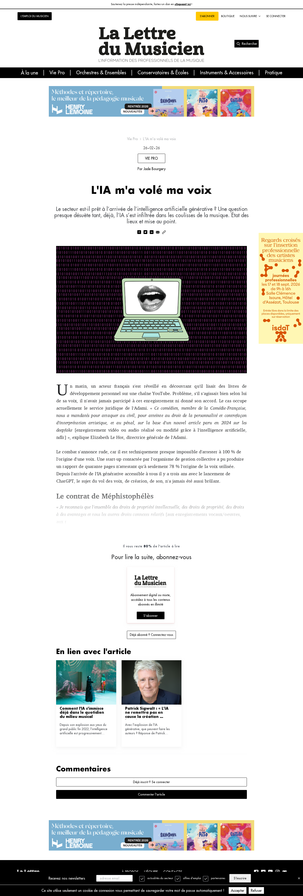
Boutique (227, 16)
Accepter (237, 890)
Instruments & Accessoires (227, 73)
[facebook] (139, 232)
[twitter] (145, 232)
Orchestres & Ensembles (101, 73)
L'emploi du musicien (35, 16)
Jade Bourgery (155, 169)
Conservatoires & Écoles (163, 73)
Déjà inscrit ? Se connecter (151, 782)
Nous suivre (248, 16)
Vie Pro (57, 73)
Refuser (256, 890)
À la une (29, 73)
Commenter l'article (151, 794)
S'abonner (151, 616)
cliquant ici (183, 4)
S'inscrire (240, 878)
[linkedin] (151, 232)
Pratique (273, 73)
